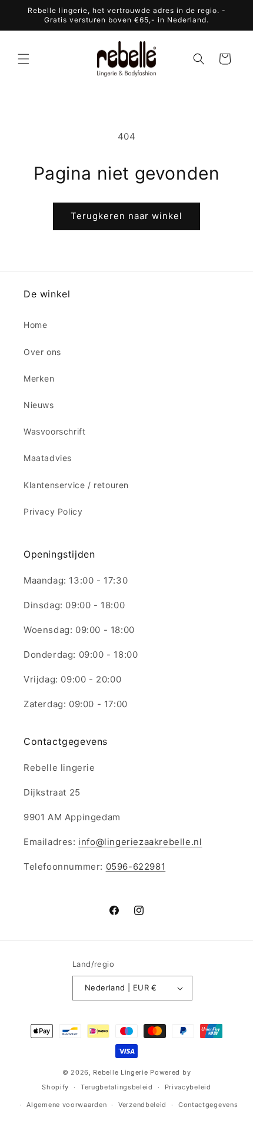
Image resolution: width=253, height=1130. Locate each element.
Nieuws (39, 405)
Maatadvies (48, 458)
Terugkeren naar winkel (126, 215)
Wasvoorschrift (54, 431)
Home (35, 325)
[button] (23, 59)
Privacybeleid (188, 1087)
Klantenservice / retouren (76, 485)
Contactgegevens (208, 1105)
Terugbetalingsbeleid (117, 1087)
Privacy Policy (53, 511)
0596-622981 (136, 866)
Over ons (42, 352)
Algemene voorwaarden (66, 1105)
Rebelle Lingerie (120, 1072)
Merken (39, 378)
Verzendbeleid (142, 1105)
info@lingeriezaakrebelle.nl (140, 841)
